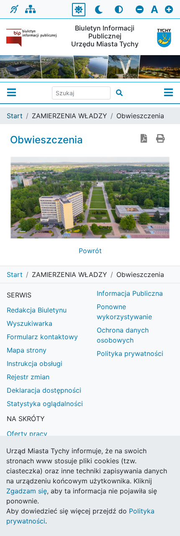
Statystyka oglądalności (45, 403)
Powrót (90, 250)
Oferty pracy (27, 433)
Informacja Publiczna (130, 293)
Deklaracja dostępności (44, 390)
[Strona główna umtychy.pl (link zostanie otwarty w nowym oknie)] (162, 38)
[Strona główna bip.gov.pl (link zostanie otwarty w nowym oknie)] (32, 38)
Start (15, 116)
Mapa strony (26, 350)
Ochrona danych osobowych (123, 335)
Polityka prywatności (130, 353)
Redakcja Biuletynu (37, 310)
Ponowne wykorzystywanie (124, 311)
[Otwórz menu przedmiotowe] (168, 92)
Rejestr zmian (28, 377)
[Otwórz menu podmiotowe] (11, 92)
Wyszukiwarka (29, 323)
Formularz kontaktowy (42, 337)
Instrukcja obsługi (34, 363)
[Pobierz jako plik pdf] (144, 139)
